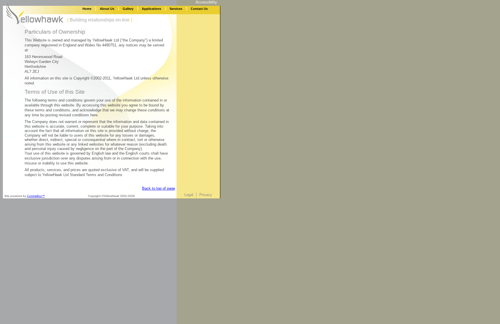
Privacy (205, 195)
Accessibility (206, 2)
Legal (188, 195)
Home (86, 8)
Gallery (128, 8)
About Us (107, 8)
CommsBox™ (36, 196)
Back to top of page (158, 188)
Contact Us (199, 8)
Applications (151, 8)
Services (176, 8)
